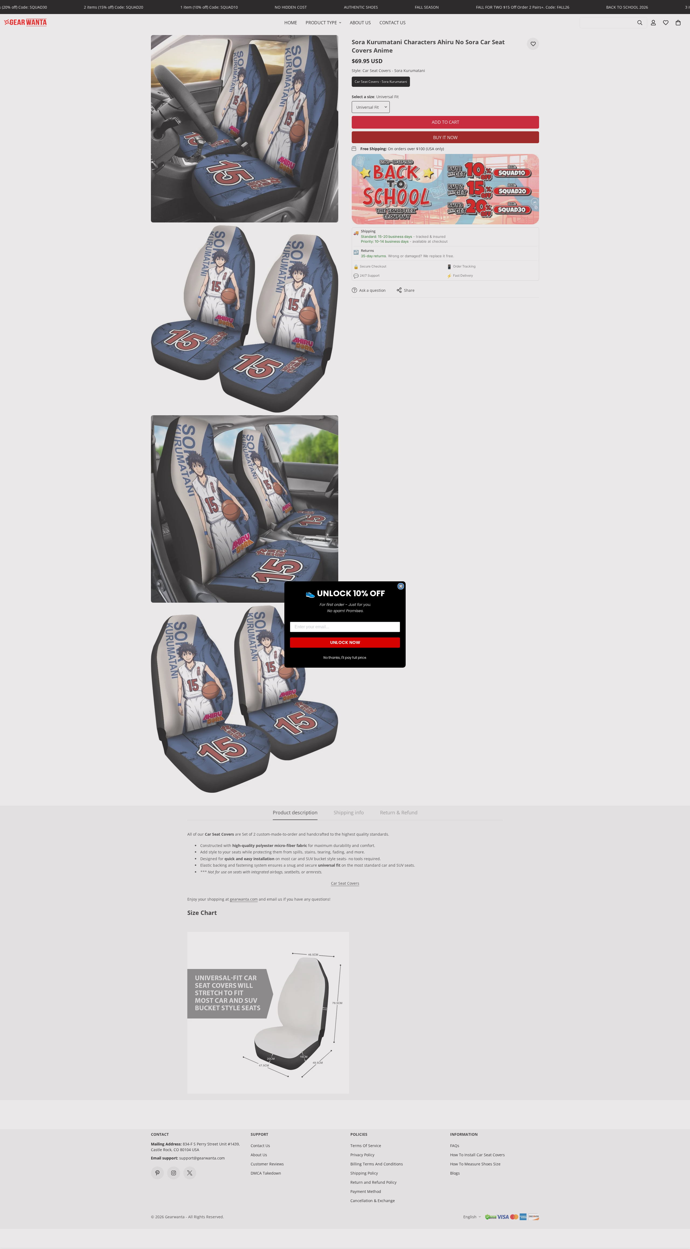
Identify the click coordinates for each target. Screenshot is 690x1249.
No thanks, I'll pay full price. (345, 657)
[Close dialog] (400, 586)
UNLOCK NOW (345, 642)
